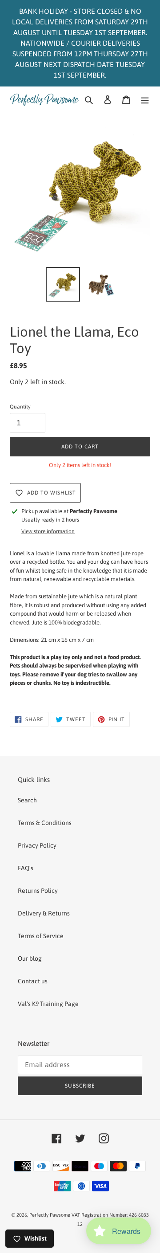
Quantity (20, 407)
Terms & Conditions (45, 822)
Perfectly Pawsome (50, 1215)
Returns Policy (38, 890)
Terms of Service (41, 935)
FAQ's (25, 868)
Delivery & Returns (44, 913)
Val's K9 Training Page (48, 1003)
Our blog (30, 958)
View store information (48, 531)
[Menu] (145, 99)
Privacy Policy (37, 845)
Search (27, 800)
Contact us (33, 981)
